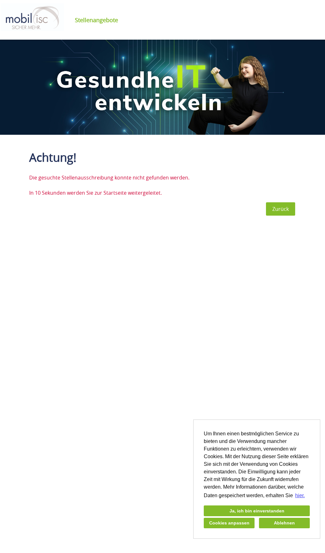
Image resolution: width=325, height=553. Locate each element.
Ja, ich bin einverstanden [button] (256, 510)
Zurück (280, 208)
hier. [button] (300, 495)
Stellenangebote (96, 20)
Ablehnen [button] (284, 522)
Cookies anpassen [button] (229, 522)
